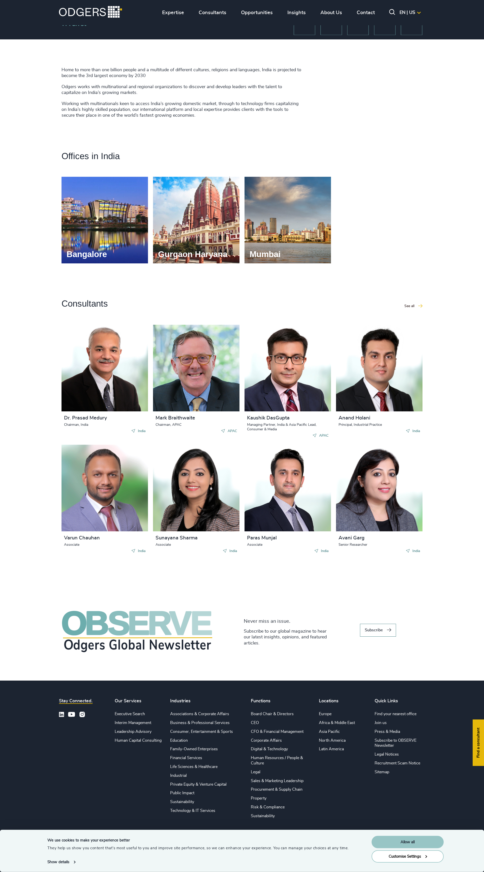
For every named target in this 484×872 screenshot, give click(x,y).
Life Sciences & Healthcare (194, 767)
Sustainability (182, 802)
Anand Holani (354, 417)
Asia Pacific (329, 732)
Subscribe (374, 630)
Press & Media (387, 732)
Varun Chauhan (82, 537)
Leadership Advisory (133, 732)
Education (179, 740)
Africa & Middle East (337, 723)
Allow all (408, 842)
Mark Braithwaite (175, 417)
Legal (255, 772)
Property (258, 798)
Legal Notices (387, 754)
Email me (80, 370)
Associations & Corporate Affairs (199, 714)
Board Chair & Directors (272, 714)
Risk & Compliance (268, 807)
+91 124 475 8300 (90, 362)
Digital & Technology (269, 749)
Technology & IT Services (192, 811)
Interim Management (133, 723)
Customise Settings (405, 856)
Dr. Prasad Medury (85, 417)
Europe (325, 714)
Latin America (331, 749)
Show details (58, 862)
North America (332, 740)
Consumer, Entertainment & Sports (201, 732)
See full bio (125, 399)
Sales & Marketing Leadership (277, 781)
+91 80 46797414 (272, 367)
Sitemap (382, 772)
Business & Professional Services (200, 723)
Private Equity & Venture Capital (198, 784)
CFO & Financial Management (277, 732)
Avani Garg (352, 537)
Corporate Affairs (266, 740)
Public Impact (182, 793)
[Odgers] (90, 12)
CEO (255, 723)
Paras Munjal (262, 537)
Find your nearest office (395, 714)
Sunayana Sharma (177, 537)
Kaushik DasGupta (268, 417)
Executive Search (130, 714)
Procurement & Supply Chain (276, 789)
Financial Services (186, 758)
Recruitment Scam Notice (397, 763)
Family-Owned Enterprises (194, 749)
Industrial (178, 776)
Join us (381, 723)
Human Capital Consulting (138, 740)
